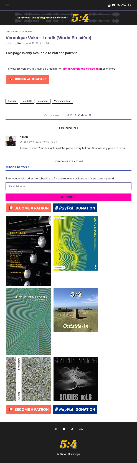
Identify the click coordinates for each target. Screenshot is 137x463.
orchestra (43, 101)
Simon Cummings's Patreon (80, 68)
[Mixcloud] (123, 5)
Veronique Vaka (62, 101)
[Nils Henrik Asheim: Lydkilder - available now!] (29, 217)
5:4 (19, 43)
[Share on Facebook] (75, 115)
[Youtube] (113, 5)
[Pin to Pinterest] (82, 115)
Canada (12, 101)
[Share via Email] (90, 115)
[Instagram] (109, 5)
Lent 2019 (27, 101)
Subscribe (68, 196)
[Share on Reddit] (86, 115)
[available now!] (76, 217)
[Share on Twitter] (78, 115)
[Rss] (118, 5)
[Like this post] (71, 115)
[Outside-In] (76, 289)
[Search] (129, 5)
